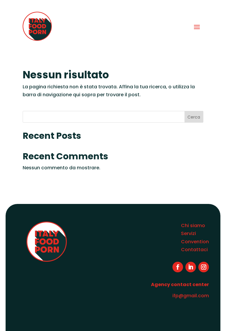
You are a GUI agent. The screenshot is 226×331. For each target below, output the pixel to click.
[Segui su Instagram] (203, 267)
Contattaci (194, 249)
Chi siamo (193, 225)
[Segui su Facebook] (177, 267)
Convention (195, 241)
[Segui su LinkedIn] (190, 267)
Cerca (193, 117)
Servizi (188, 233)
